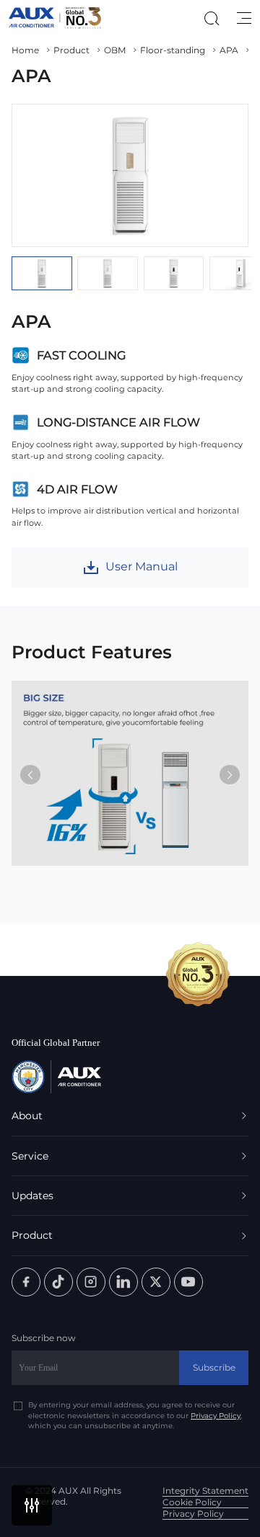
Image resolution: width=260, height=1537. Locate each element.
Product (71, 50)
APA (229, 50)
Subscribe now (44, 1338)
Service (30, 1156)
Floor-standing (172, 50)
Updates (32, 1195)
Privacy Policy (215, 1415)
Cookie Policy (192, 1502)
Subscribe (214, 1367)
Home (25, 50)
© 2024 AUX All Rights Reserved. (73, 1496)
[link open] (26, 1282)
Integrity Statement (205, 1490)
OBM (115, 50)
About (27, 1115)
